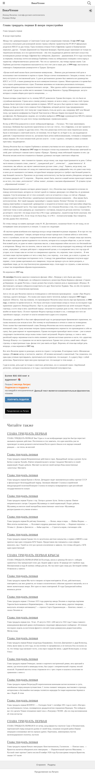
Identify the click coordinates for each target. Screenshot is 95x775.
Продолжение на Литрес (18, 411)
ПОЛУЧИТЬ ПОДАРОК (18, 399)
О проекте (41, 765)
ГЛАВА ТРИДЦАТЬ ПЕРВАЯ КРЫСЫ (33, 555)
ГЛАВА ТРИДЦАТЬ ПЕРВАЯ (27, 433)
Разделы (52, 765)
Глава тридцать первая (22, 454)
